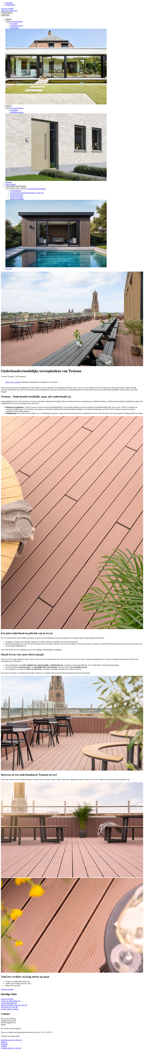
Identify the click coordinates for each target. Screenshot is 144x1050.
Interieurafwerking (16, 197)
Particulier (9, 3)
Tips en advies (10, 184)
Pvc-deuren (14, 110)
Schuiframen (14, 28)
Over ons (8, 269)
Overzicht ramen (17, 21)
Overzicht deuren (17, 108)
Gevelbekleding (15, 191)
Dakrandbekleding (16, 195)
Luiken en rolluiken (17, 199)
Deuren (8, 106)
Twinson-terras (26, 193)
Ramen (8, 19)
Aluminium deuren (16, 112)
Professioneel (10, 5)
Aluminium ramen (16, 26)
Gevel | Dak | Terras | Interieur (16, 186)
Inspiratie (8, 182)
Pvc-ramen (14, 24)
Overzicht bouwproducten (36, 189)
